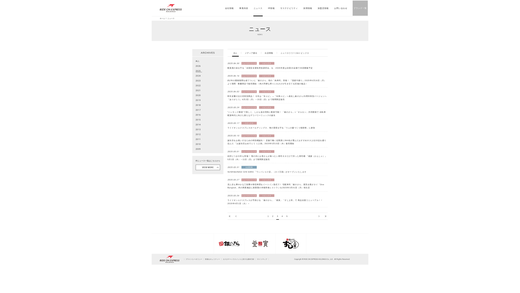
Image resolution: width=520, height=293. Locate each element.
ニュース (258, 8)
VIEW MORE (208, 167)
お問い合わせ (340, 8)
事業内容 (243, 8)
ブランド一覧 (360, 8)
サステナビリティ (289, 8)
